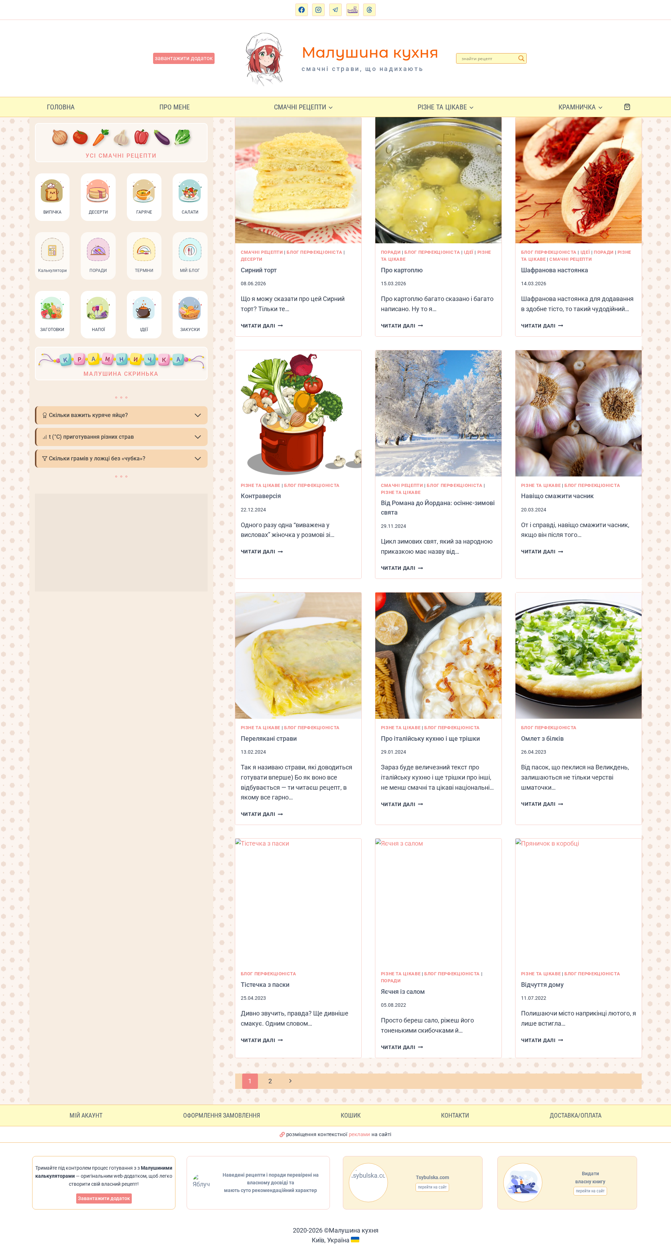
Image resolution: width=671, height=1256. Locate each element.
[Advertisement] (121, 542)
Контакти (455, 1115)
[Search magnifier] (521, 58)
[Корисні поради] (98, 256)
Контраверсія (261, 496)
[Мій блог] (190, 256)
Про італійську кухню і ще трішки (430, 738)
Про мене (174, 107)
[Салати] (190, 197)
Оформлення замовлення (221, 1115)
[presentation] (298, 180)
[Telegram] (335, 9)
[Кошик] (633, 106)
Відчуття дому (542, 984)
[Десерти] (98, 197)
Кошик (351, 1115)
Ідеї (469, 252)
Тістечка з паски (265, 984)
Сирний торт (259, 270)
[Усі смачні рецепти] (121, 142)
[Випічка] (52, 197)
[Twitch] (352, 9)
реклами (359, 1134)
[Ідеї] (144, 314)
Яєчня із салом (403, 991)
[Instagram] (318, 9)
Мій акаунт (86, 1115)
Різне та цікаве (260, 485)
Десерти (251, 259)
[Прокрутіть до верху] (659, 1219)
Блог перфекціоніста (314, 252)
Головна (61, 107)
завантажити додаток (184, 58)
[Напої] (98, 314)
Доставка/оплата (575, 1115)
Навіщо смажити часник (557, 496)
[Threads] (369, 9)
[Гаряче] (144, 197)
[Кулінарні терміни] (144, 256)
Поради (391, 252)
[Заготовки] (52, 314)
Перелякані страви (269, 738)
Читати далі (262, 326)
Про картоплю (402, 270)
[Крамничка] (121, 363)
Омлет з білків (542, 738)
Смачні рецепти (262, 252)
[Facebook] (301, 9)
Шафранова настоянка (554, 270)
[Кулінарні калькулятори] (52, 256)
